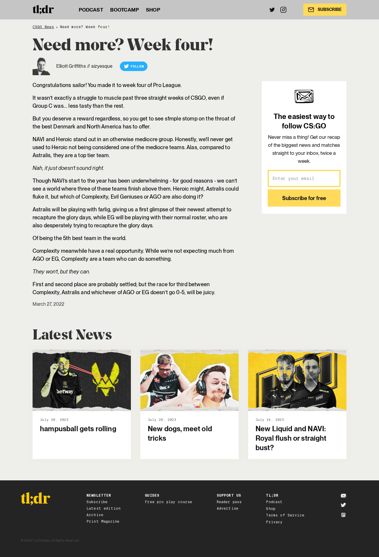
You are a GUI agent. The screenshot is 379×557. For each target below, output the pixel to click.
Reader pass (229, 502)
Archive (94, 515)
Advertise (227, 508)
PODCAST (91, 10)
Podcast (274, 502)
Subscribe (96, 502)
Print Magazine (102, 521)
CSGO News (43, 27)
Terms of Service (285, 515)
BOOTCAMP (124, 10)
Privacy (274, 522)
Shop (270, 508)
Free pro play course (168, 502)
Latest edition (103, 508)
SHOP (153, 10)
